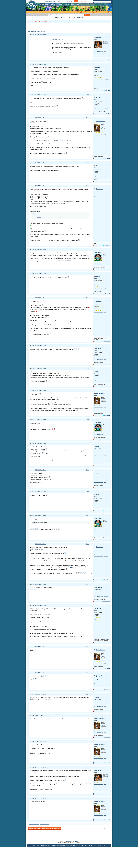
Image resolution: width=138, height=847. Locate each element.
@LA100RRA (107, 113)
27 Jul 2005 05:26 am (40, 390)
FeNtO (98, 276)
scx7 (97, 371)
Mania (98, 166)
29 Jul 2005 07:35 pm (40, 605)
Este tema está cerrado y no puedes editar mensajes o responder (44, 828)
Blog (46, 4)
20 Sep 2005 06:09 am (40, 741)
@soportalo (107, 293)
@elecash (107, 90)
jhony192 (99, 587)
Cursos (59, 4)
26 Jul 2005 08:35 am (40, 118)
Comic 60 (32, 199)
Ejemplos (98, 12)
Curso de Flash (88, 845)
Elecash (98, 67)
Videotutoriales (69, 4)
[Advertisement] (69, 27)
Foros (42, 4)
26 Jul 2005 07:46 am (40, 64)
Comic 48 (45, 196)
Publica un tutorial (74, 12)
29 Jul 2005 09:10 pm (40, 646)
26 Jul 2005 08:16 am (40, 94)
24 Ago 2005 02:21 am (40, 715)
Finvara (98, 252)
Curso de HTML (97, 845)
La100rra (99, 98)
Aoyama (98, 608)
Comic (77, 4)
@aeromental (107, 158)
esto (71, 567)
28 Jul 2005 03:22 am (40, 470)
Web (105, 51)
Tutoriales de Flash (52, 845)
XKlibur (98, 301)
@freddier (108, 59)
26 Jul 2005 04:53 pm (40, 273)
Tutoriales (53, 4)
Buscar (87, 14)
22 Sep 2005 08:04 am (40, 767)
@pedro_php (107, 510)
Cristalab (76, 841)
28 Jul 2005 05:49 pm (40, 515)
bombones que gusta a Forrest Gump (61, 140)
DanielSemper (100, 121)
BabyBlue (66, 841)
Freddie (98, 37)
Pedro (98, 495)
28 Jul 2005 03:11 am (40, 443)
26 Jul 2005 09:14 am (40, 162)
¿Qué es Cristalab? (85, 12)
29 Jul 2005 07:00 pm (40, 584)
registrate (84, 1)
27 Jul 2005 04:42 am (40, 368)
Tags (93, 12)
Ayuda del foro (78, 17)
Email (105, 79)
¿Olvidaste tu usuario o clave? (50, 1)
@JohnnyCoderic (106, 601)
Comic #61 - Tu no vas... (58, 39)
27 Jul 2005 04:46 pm (40, 419)
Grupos (68, 17)
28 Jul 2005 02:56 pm (40, 491)
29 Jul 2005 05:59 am (40, 544)
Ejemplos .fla (61, 845)
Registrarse (58, 17)
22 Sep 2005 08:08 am (40, 798)
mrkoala (98, 348)
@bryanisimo (107, 245)
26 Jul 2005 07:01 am (40, 34)
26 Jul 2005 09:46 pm (40, 345)
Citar (87, 34)
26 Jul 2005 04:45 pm (40, 249)
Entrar (76, 1)
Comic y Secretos (41, 31)
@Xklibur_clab (107, 341)
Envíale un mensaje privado (98, 51)
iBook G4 (37, 140)
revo (97, 446)
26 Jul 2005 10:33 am (40, 185)
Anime (104, 12)
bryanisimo (99, 189)
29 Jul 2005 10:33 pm (40, 672)
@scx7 (108, 386)
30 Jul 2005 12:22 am (40, 694)
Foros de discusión (32, 31)
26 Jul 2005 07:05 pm (40, 298)
